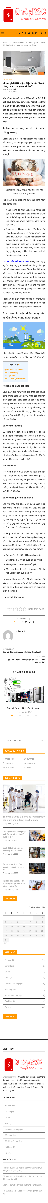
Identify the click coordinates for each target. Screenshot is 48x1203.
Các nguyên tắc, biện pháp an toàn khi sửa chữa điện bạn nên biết (14, 834)
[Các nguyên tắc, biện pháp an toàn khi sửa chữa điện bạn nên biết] (37, 835)
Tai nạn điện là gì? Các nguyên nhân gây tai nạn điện (13, 867)
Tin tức (25, 1007)
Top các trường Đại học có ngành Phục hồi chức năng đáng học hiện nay (24, 818)
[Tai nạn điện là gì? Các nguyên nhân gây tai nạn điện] (37, 868)
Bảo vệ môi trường (11, 373)
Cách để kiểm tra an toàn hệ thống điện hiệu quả (14, 849)
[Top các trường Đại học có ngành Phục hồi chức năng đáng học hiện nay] (24, 799)
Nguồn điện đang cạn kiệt (14, 370)
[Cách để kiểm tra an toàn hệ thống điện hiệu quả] (37, 852)
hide (19, 365)
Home (5, 43)
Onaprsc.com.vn (9, 1077)
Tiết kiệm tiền (9, 376)
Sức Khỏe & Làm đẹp (25, 995)
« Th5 (5, 943)
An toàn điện (25, 960)
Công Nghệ (25, 966)
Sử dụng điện (25, 989)
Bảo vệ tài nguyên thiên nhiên (15, 379)
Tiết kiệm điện (18, 43)
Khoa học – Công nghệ (25, 984)
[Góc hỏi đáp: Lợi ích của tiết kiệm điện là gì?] (24, 691)
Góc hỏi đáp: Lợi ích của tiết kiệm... (24, 708)
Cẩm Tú (13, 89)
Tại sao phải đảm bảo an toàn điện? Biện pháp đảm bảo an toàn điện (14, 883)
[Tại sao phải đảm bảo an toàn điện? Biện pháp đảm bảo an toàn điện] (37, 885)
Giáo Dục (25, 978)
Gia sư (25, 972)
